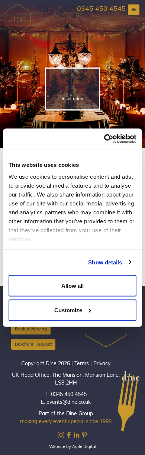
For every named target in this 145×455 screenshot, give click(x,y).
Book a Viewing (31, 329)
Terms (81, 364)
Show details (105, 262)
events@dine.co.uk (68, 402)
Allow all (72, 286)
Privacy (101, 364)
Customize (68, 310)
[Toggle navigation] (133, 9)
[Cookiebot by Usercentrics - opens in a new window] (104, 139)
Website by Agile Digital (72, 447)
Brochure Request (33, 344)
